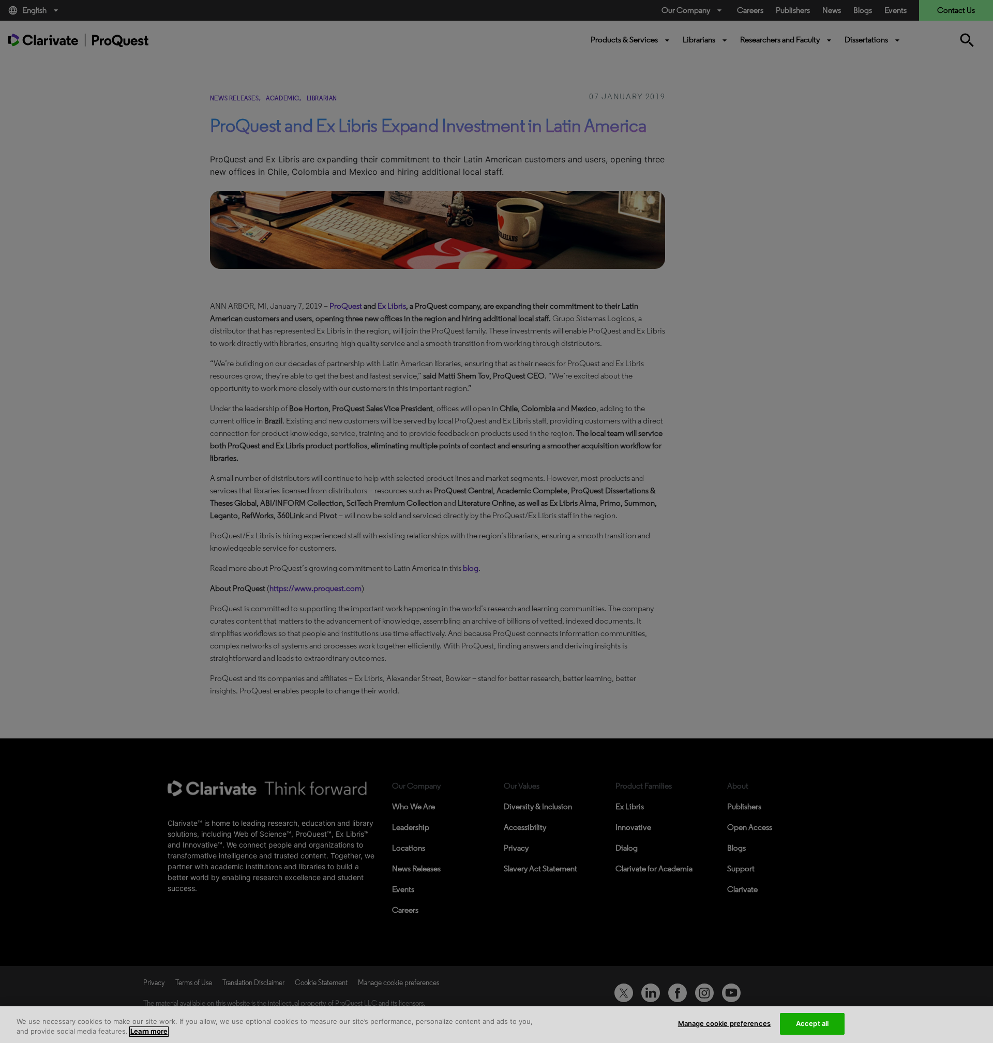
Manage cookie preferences (724, 1023)
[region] (496, 1024)
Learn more (149, 1031)
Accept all (812, 1023)
